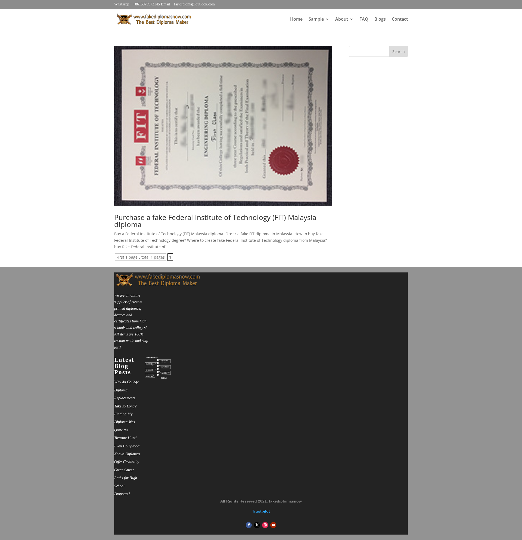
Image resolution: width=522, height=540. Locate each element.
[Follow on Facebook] (249, 525)
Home (296, 19)
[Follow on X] (257, 525)
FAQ (363, 19)
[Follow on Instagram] (265, 525)
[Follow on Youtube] (273, 525)
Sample (316, 19)
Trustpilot (261, 511)
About (341, 19)
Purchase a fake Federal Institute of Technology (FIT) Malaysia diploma (215, 220)
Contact (400, 19)
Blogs (380, 19)
